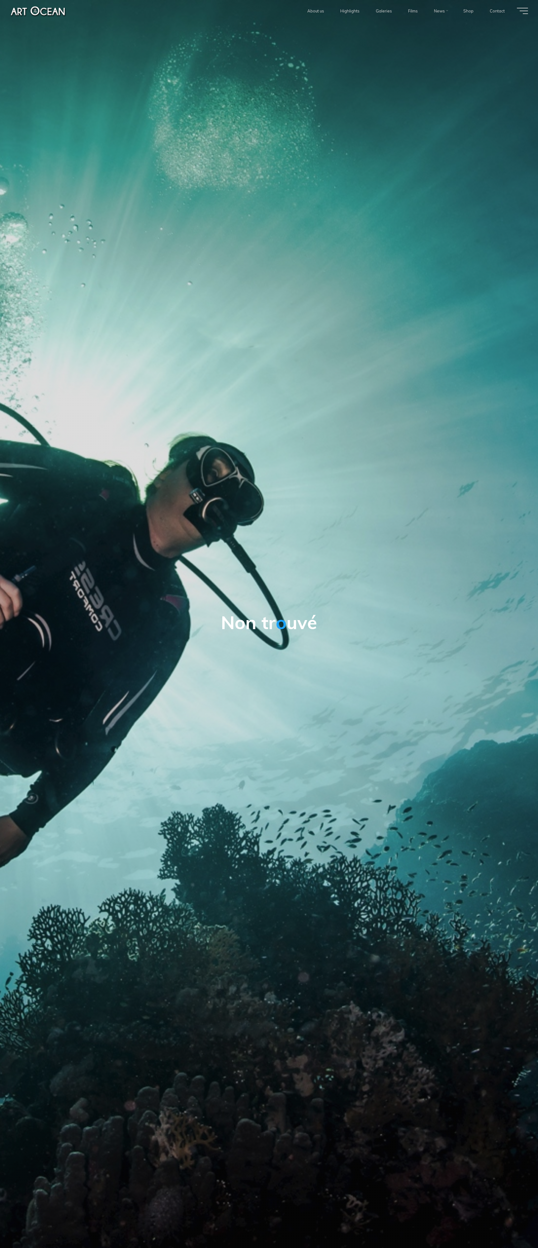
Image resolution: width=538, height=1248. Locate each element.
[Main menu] (522, 11)
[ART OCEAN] (38, 10)
